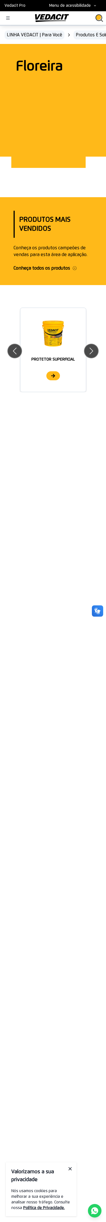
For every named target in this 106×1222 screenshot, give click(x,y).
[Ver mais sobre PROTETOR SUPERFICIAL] (53, 375)
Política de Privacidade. (44, 1208)
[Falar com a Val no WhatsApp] (94, 1210)
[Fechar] (70, 1168)
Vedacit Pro (15, 6)
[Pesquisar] (99, 18)
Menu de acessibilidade (70, 6)
